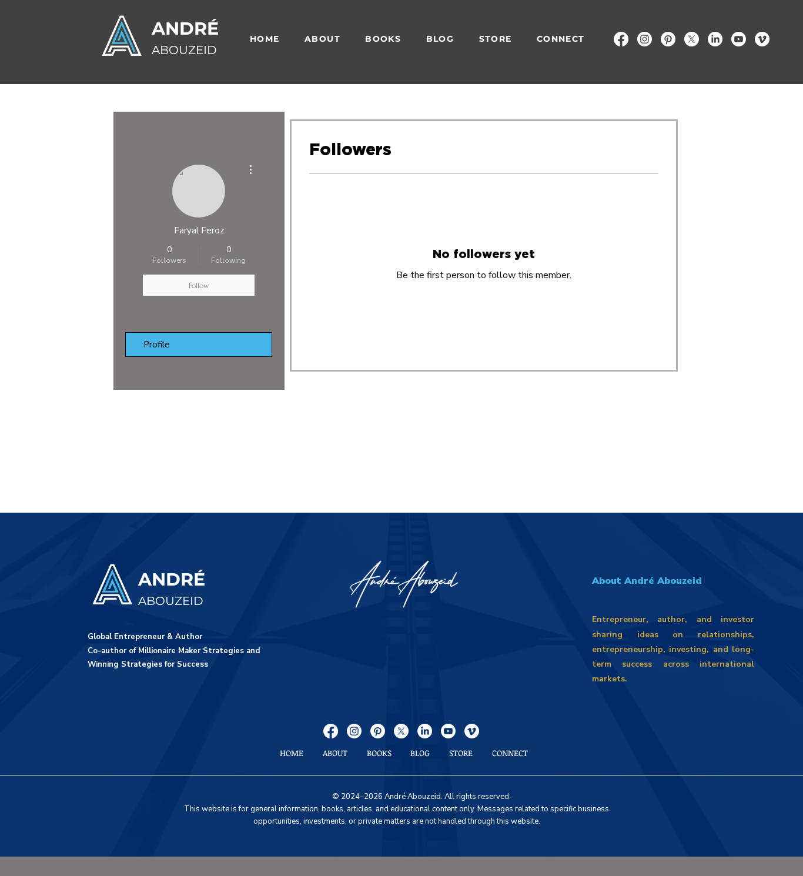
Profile (156, 344)
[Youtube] (738, 39)
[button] (383, 39)
